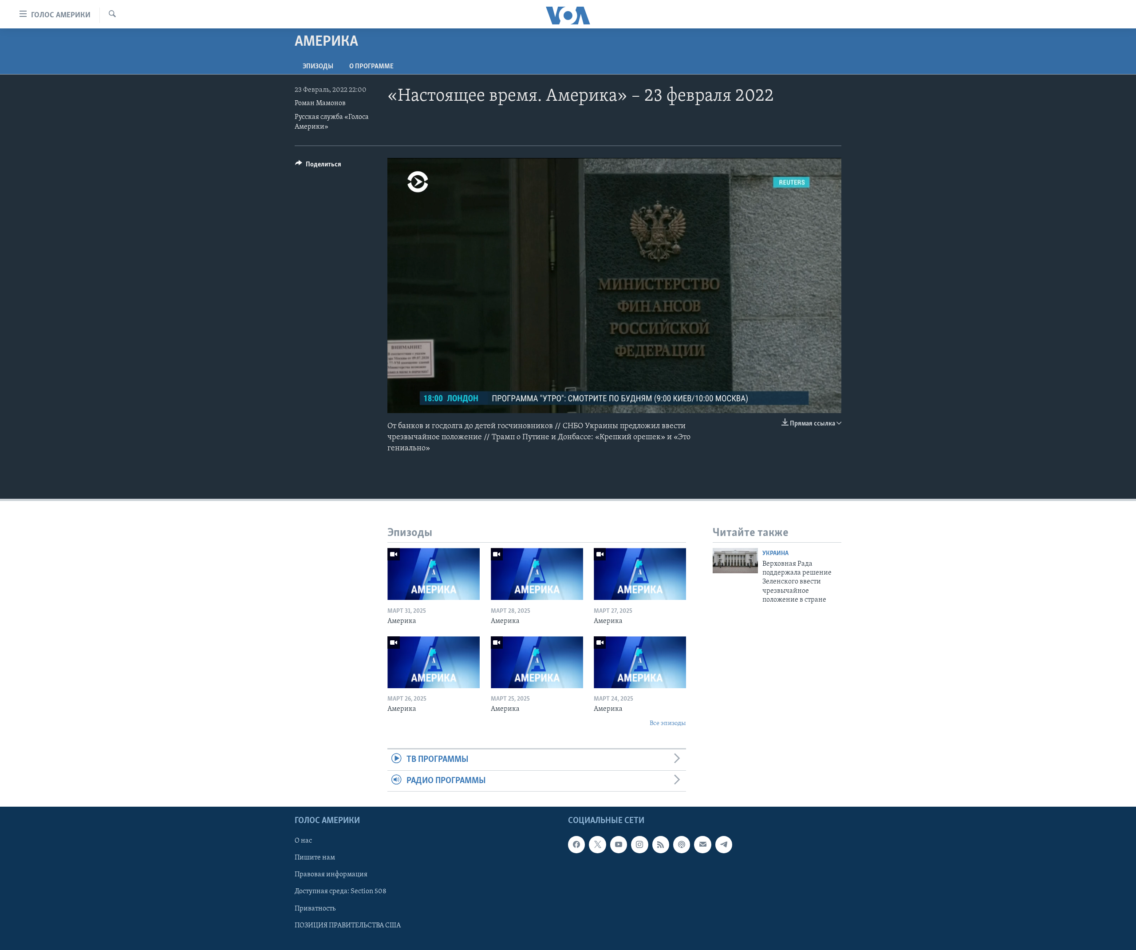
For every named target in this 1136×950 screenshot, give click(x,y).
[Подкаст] (681, 844)
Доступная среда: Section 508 (341, 891)
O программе (371, 66)
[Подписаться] (702, 844)
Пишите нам (315, 857)
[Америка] (433, 574)
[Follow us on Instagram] (639, 844)
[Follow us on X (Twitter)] (597, 844)
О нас (303, 840)
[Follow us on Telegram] (723, 844)
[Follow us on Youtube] (618, 844)
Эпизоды (318, 66)
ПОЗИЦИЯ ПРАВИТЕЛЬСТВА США (348, 925)
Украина (775, 553)
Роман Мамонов (320, 103)
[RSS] (660, 844)
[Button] (318, 166)
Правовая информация (331, 874)
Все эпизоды (668, 723)
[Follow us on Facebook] (576, 844)
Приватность (315, 908)
